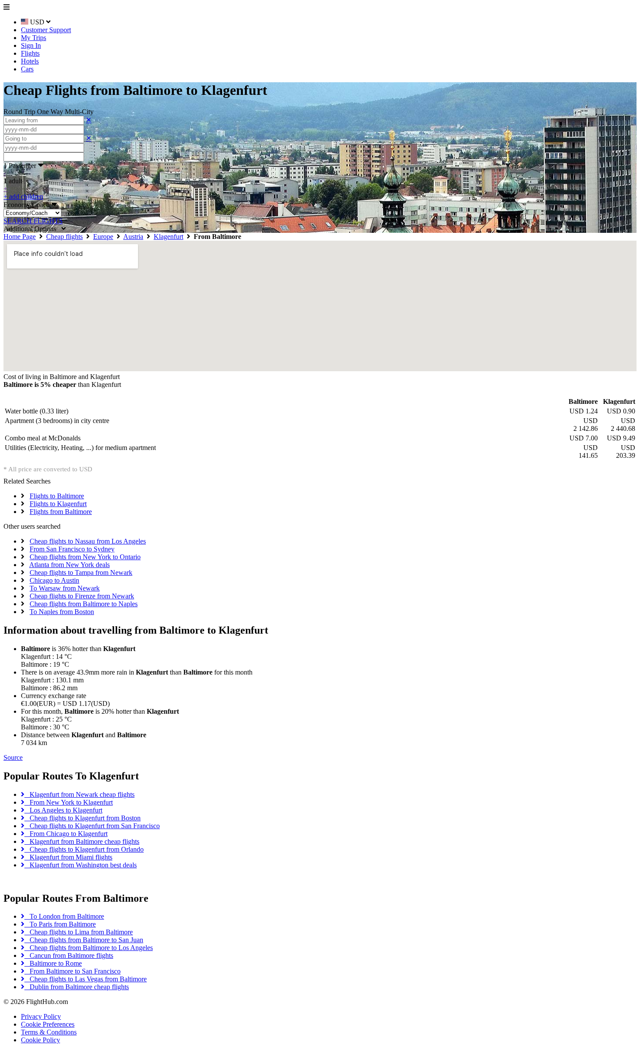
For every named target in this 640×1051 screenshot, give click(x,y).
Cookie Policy (40, 1040)
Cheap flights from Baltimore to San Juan (83, 940)
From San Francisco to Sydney (72, 549)
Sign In (31, 45)
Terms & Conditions (49, 1032)
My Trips (33, 37)
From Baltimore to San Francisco (72, 971)
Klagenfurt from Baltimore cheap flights (81, 841)
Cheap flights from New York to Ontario (85, 557)
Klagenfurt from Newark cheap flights (79, 794)
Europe (103, 236)
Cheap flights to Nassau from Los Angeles (88, 541)
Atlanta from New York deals (69, 564)
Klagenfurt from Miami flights (68, 857)
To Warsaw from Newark (65, 588)
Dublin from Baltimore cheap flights (76, 987)
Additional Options (32, 228)
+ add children (23, 196)
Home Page (19, 236)
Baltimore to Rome (53, 963)
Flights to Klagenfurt (58, 503)
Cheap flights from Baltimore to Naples (84, 604)
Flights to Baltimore (57, 496)
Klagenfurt (168, 236)
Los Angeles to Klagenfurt (63, 810)
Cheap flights (64, 236)
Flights (30, 53)
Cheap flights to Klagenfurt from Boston (82, 818)
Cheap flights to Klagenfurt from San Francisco (92, 825)
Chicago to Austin (54, 580)
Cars (27, 69)
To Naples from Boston (62, 611)
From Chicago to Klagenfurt (66, 833)
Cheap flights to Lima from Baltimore (78, 932)
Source (13, 757)
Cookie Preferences (47, 1024)
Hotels (30, 61)
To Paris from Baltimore (60, 924)
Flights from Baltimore (61, 511)
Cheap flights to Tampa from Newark (81, 572)
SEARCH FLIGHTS (33, 221)
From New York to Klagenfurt (68, 802)
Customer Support (46, 30)
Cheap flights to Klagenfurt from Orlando (84, 849)
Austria (133, 236)
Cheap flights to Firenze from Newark (82, 596)
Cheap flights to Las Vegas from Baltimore (85, 979)
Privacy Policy (41, 1016)
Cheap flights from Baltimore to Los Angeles (88, 947)
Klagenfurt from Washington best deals (80, 865)
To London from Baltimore (64, 916)
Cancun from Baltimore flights (68, 955)
